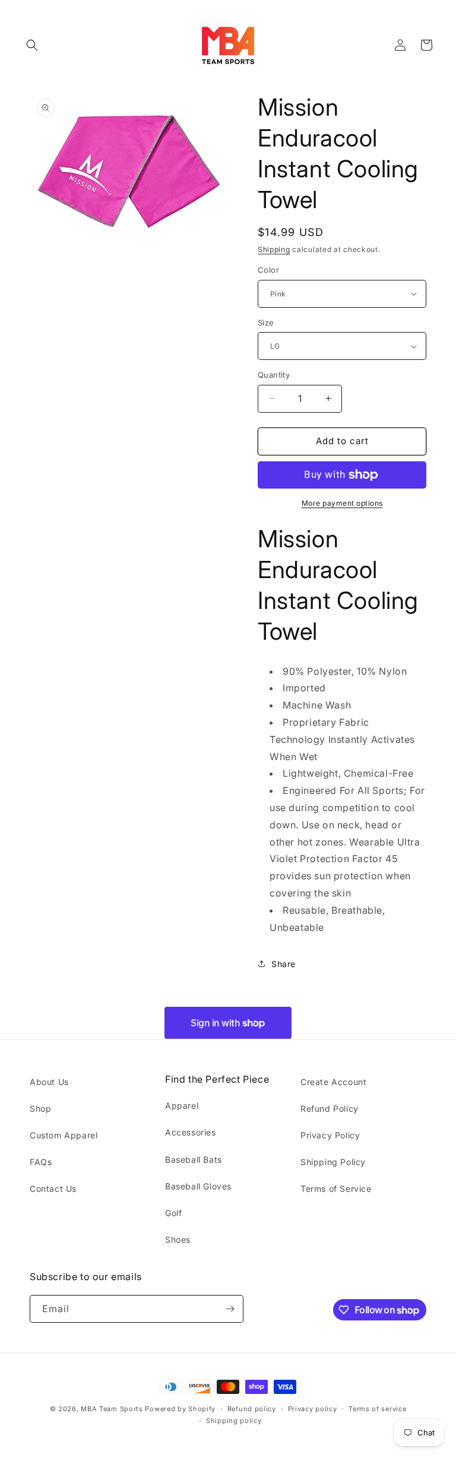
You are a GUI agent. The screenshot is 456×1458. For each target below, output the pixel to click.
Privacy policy (312, 1409)
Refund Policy (329, 1108)
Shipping (274, 249)
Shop (40, 1108)
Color (268, 270)
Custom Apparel (63, 1135)
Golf (173, 1213)
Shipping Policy (333, 1162)
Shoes (178, 1239)
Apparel (181, 1105)
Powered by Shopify (180, 1409)
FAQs (41, 1162)
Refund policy (251, 1409)
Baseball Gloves (198, 1186)
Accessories (190, 1132)
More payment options (342, 503)
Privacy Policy (330, 1135)
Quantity (274, 374)
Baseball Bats (193, 1159)
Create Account (333, 1082)
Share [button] (283, 964)
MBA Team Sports (112, 1409)
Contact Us (53, 1188)
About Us (49, 1082)
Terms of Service (336, 1188)
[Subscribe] (230, 1309)
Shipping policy (234, 1420)
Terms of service (377, 1409)
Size (266, 322)
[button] (32, 45)
